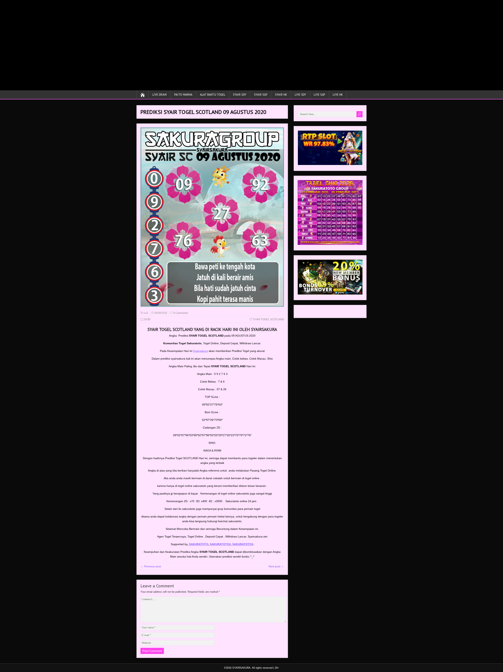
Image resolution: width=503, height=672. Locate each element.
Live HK (338, 94)
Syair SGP (260, 94)
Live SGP (319, 94)
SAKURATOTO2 (220, 544)
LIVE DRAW (159, 94)
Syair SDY (239, 94)
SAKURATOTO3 (242, 544)
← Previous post (150, 566)
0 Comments (180, 312)
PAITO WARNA (183, 94)
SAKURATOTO (198, 544)
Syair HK (281, 94)
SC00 (147, 319)
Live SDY (300, 94)
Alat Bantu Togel (212, 94)
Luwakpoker (305, 312)
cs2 (146, 312)
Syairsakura (200, 350)
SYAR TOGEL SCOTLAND (268, 319)
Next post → (276, 566)
